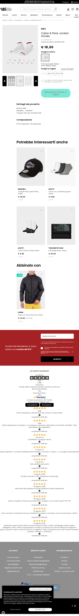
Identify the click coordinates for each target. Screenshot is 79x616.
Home (5, 20)
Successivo (47, 405)
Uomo (14, 15)
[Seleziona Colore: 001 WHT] (45, 57)
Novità (5, 15)
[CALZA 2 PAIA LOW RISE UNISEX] (31, 225)
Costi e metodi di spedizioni (38, 561)
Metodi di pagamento (38, 564)
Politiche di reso (38, 568)
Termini (64, 564)
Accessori (19, 20)
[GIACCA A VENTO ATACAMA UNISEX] (31, 290)
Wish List (72, 9)
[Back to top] (75, 605)
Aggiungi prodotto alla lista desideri (41, 150)
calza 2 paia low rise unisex (28, 251)
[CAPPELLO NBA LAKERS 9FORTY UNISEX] (31, 166)
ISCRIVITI (57, 359)
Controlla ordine (13, 561)
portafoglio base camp (57, 251)
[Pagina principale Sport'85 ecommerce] (6, 9)
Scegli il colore (48, 52)
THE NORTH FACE (56, 248)
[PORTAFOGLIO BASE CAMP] (61, 225)
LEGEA (20, 312)
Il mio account (13, 557)
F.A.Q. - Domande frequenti (38, 575)
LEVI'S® (52, 189)
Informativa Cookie (28, 603)
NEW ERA (22, 189)
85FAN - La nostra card (64, 571)
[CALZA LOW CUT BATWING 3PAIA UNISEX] (61, 166)
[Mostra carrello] (77, 9)
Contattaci (38, 557)
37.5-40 (59, 73)
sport (68, 15)
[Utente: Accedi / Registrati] (68, 9)
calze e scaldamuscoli (33, 20)
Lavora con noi (64, 568)
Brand (59, 15)
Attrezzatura (47, 15)
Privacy (64, 561)
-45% (19, 275)
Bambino (34, 15)
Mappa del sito (13, 571)
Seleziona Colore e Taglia (56, 93)
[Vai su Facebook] (72, 606)
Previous (6, 81)
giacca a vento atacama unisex (30, 315)
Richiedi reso (38, 571)
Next (37, 81)
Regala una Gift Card (13, 568)
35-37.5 (51, 73)
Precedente (32, 405)
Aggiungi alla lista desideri (73, 93)
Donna (23, 15)
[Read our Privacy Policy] (72, 352)
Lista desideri (13, 564)
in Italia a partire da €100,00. (39, 2)
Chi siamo (64, 557)
